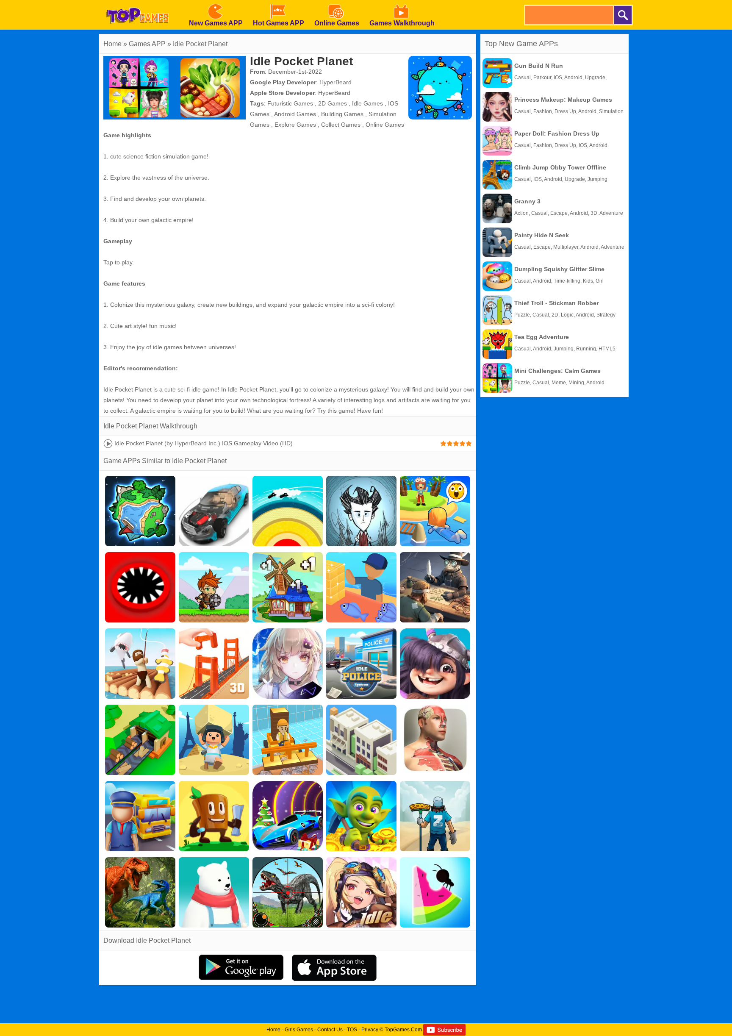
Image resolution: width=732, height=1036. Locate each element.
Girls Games (299, 1030)
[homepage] (137, 3)
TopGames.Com (403, 1030)
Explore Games (295, 124)
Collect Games (340, 124)
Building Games (342, 114)
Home (112, 43)
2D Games (332, 103)
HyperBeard (335, 82)
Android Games (295, 114)
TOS (352, 1030)
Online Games (385, 124)
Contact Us (330, 1030)
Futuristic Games (290, 103)
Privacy (369, 1030)
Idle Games (367, 103)
